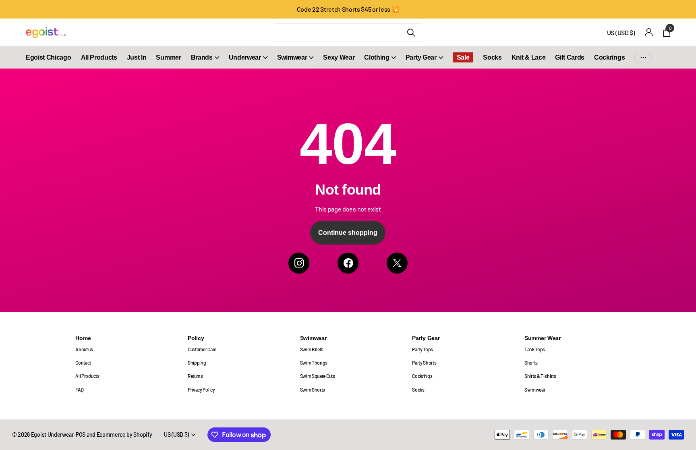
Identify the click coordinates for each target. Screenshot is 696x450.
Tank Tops (534, 349)
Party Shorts (424, 362)
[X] (397, 263)
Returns (195, 376)
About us (84, 349)
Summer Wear (542, 338)
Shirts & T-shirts (540, 376)
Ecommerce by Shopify (124, 434)
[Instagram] (298, 263)
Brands (202, 57)
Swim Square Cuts (317, 376)
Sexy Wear (338, 57)
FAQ (79, 389)
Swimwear (292, 57)
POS (80, 434)
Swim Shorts (312, 389)
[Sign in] (649, 32)
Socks (492, 57)
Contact (83, 362)
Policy (196, 338)
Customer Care (202, 349)
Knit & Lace (528, 57)
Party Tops (422, 349)
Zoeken (411, 32)
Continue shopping (347, 232)
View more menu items (643, 57)
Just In (137, 57)
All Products (99, 57)
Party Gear (421, 57)
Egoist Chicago (48, 57)
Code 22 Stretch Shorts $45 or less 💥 (348, 9)
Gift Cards (569, 57)
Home (83, 338)
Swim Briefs (312, 349)
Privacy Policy (201, 389)
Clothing (376, 57)
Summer (168, 57)
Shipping (197, 362)
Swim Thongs (314, 362)
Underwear (245, 57)
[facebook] (348, 263)
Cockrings (609, 57)
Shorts (531, 362)
